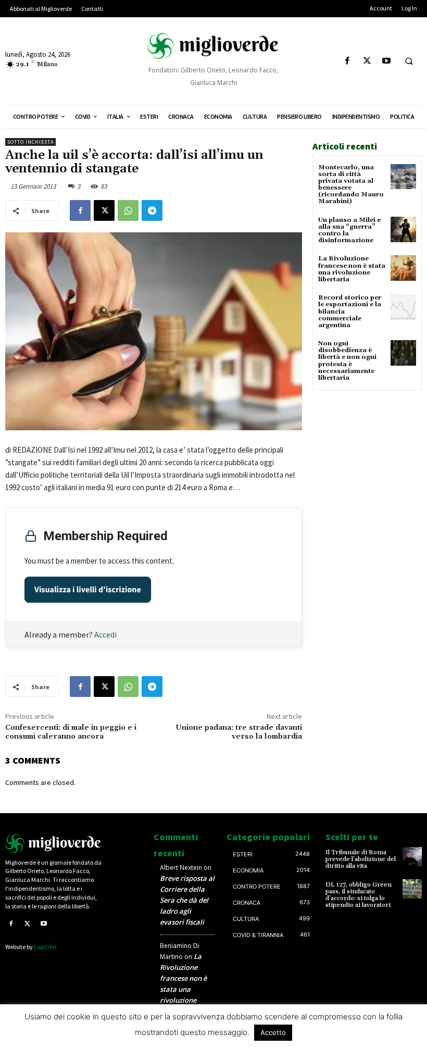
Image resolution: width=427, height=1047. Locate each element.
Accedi (105, 634)
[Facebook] (348, 61)
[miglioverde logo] (213, 45)
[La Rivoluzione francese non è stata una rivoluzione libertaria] (403, 268)
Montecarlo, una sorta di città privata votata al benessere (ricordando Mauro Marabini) (351, 185)
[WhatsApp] (128, 210)
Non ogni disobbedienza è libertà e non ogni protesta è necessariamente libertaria (347, 361)
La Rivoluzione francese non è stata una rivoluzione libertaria (351, 269)
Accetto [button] (273, 1032)
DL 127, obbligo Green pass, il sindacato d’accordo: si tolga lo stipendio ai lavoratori (358, 895)
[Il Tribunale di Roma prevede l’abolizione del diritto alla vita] (412, 856)
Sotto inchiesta (30, 142)
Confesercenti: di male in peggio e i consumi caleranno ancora (70, 732)
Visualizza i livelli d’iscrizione (87, 589)
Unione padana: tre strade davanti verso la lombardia (238, 732)
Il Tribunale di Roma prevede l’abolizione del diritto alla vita (360, 859)
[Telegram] (152, 210)
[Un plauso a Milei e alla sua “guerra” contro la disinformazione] (403, 229)
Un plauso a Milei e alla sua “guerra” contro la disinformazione (349, 230)
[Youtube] (386, 61)
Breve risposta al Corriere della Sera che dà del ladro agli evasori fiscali (187, 900)
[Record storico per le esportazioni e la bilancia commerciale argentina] (403, 307)
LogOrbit (45, 947)
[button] (409, 61)
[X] (367, 61)
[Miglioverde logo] (53, 843)
